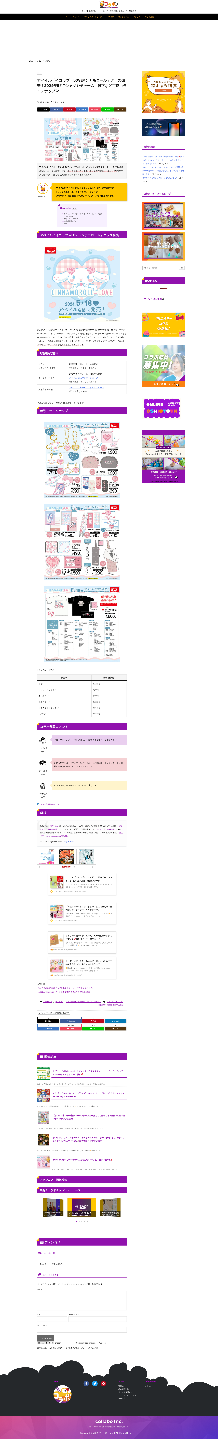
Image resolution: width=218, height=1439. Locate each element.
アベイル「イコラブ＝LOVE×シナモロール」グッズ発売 (82, 214)
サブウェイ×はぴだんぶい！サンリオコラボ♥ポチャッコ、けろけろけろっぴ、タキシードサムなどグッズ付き (89, 1073)
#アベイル (54, 826)
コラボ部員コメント (70, 221)
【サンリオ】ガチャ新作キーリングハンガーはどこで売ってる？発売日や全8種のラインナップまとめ (89, 1117)
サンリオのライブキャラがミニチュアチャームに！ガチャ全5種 (82, 1159)
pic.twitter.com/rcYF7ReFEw (57, 836)
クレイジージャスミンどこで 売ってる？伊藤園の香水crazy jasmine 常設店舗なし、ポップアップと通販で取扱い (163, 170)
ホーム (33, 61)
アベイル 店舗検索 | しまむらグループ (86, 387)
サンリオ (59, 1002)
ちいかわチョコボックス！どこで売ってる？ (160, 178)
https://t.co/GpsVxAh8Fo (105, 829)
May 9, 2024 (69, 841)
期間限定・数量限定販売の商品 (111, 1005)
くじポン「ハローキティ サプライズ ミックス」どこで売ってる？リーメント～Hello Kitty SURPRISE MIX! (88, 1095)
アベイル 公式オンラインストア (83, 377)
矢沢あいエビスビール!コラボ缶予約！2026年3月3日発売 (64, 991)
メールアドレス (75, 1314)
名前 (39, 1314)
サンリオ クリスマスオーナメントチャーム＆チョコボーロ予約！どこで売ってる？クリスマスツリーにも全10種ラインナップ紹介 (88, 1139)
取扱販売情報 (67, 216)
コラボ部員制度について (51, 804)
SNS (64, 224)
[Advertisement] (109, 39)
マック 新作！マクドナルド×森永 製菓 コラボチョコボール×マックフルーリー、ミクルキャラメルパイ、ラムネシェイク (163, 160)
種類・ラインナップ (70, 219)
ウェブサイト (42, 1325)
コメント (40, 1289)
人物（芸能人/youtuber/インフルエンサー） (83, 1002)
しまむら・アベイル (115, 1002)
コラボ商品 (46, 61)
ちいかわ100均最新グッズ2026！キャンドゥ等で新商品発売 (65, 988)
